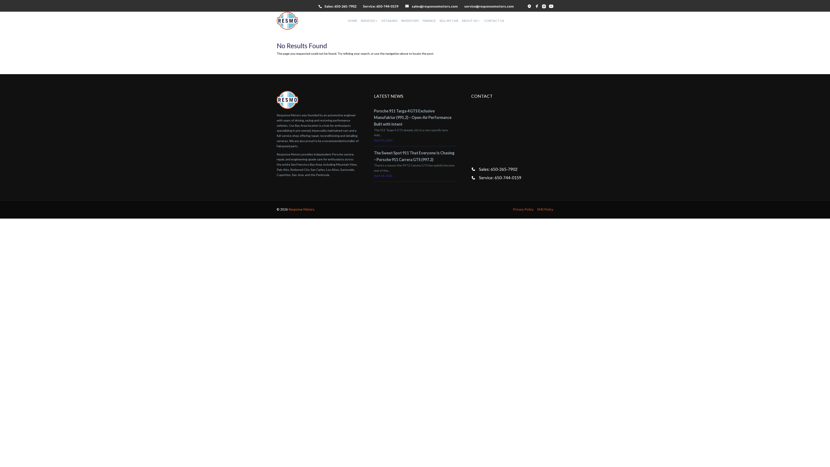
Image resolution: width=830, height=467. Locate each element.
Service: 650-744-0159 (500, 177)
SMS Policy (545, 209)
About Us (469, 20)
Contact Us (494, 20)
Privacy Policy (523, 209)
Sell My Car (448, 20)
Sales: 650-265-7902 (498, 169)
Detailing (389, 20)
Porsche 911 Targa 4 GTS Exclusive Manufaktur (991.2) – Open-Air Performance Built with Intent (413, 117)
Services (368, 20)
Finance (429, 20)
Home (352, 20)
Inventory (410, 20)
